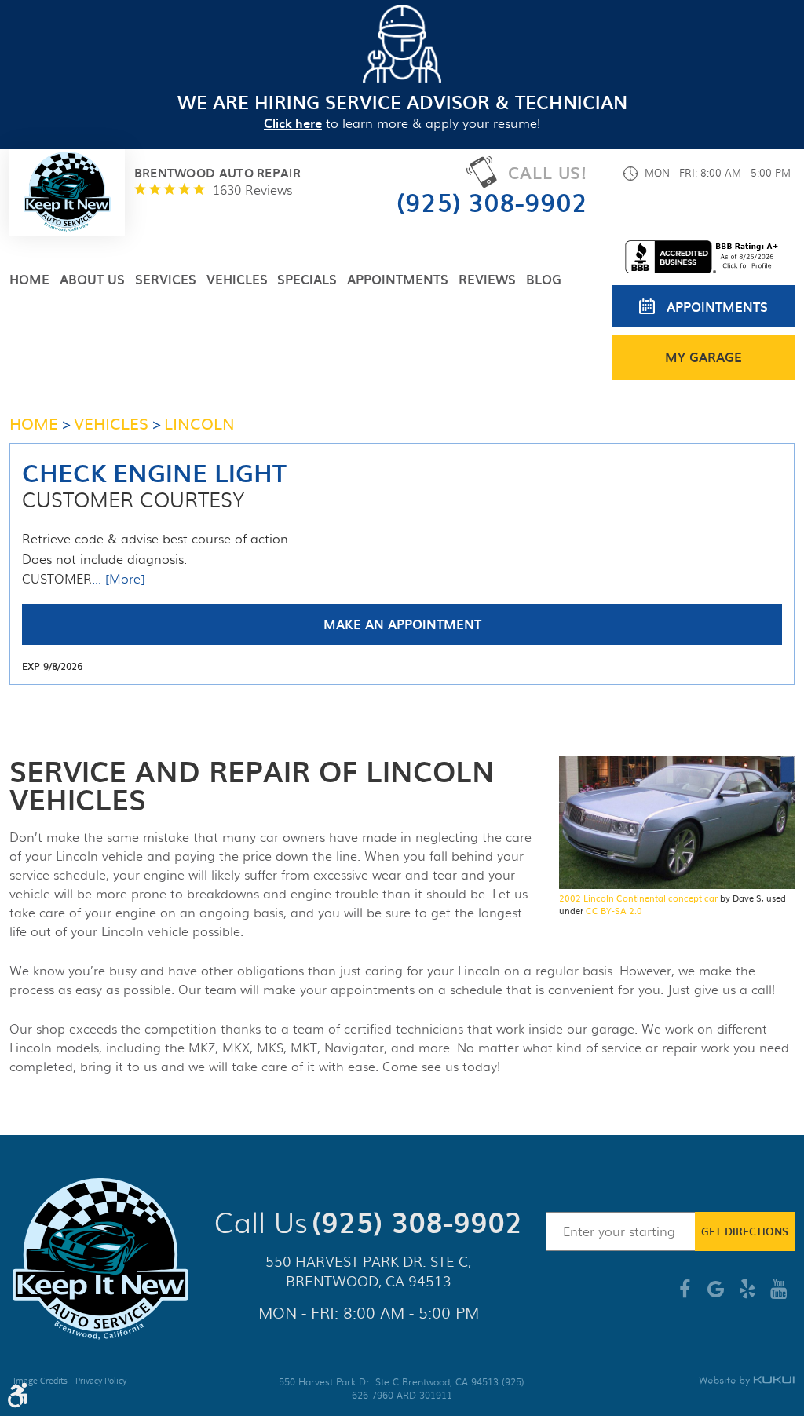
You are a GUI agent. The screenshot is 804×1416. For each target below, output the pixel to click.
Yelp (747, 1295)
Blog (543, 279)
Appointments (397, 279)
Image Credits (40, 1382)
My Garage (703, 356)
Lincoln (199, 422)
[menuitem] (29, 279)
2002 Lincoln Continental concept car (638, 897)
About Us (92, 279)
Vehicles (237, 279)
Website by (747, 1381)
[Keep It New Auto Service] (67, 192)
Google (716, 1295)
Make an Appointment (402, 623)
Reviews (487, 279)
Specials (307, 279)
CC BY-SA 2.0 (614, 910)
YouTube (779, 1295)
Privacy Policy (100, 1382)
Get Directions (744, 1231)
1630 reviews (252, 190)
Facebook (684, 1295)
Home (29, 279)
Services (165, 279)
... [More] (118, 578)
